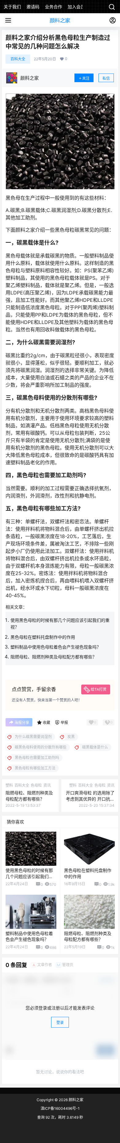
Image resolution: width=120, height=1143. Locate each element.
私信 (106, 78)
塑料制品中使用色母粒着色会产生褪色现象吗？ (55, 646)
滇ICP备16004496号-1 (60, 1108)
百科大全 (17, 59)
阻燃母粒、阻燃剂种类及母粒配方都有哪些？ (53, 656)
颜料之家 (75, 1099)
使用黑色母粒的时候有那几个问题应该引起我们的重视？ (29, 876)
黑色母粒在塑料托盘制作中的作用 (42, 637)
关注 (86, 78)
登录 (60, 1022)
